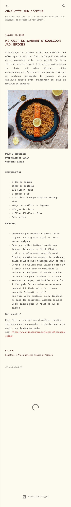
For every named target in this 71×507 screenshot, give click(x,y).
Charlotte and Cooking (24, 11)
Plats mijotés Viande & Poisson (35, 355)
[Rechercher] (64, 5)
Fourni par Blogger (38, 497)
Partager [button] (10, 350)
